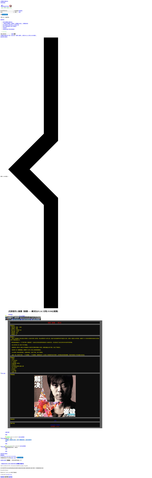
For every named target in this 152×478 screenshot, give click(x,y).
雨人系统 (11, 24)
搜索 (12, 33)
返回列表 (2, 36)
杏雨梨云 (8, 437)
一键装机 (15, 23)
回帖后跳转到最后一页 (16, 460)
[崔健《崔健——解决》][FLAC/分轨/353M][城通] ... (26, 35)
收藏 (6, 432)
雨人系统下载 (9, 463)
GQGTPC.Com (9, 474)
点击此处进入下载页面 (55, 424)
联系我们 (14, 463)
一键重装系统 (3, 463)
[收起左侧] (33, 307)
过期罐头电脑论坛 (4, 1)
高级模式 (2, 455)
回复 (8, 432)
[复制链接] (10, 314)
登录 (12, 457)
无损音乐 (8, 29)
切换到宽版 (2, 2)
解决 (55, 420)
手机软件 (5, 27)
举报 (6, 434)
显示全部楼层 (22, 315)
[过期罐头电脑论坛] (6, 8)
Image (5, 456)
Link (7, 456)
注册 (19, 12)
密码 (1, 12)
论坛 (9, 35)
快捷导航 (2, 19)
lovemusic (8, 315)
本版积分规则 (3, 460)
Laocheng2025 (9, 446)
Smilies (14, 456)
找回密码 (20, 10)
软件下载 (9, 26)
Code (12, 456)
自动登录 (16, 10)
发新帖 (6, 36)
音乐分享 (13, 35)
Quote (9, 456)
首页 (7, 22)
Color (2, 456)
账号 (1, 10)
